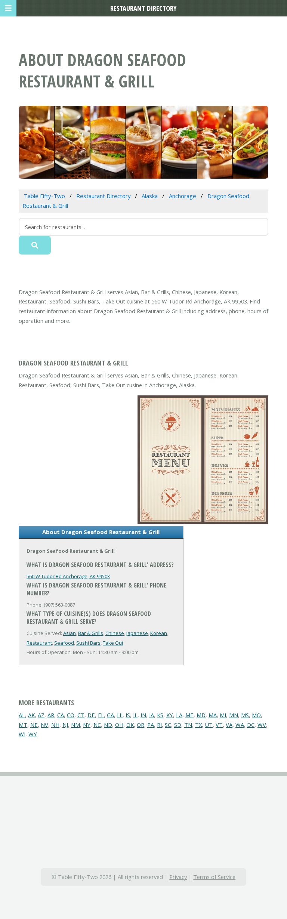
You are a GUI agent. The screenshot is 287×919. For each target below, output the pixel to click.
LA (179, 715)
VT (219, 724)
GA (110, 715)
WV (261, 724)
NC (97, 724)
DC (250, 724)
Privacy (178, 877)
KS (160, 715)
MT (23, 724)
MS (245, 715)
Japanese (137, 633)
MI (223, 715)
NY (86, 724)
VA (229, 724)
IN (143, 715)
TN (188, 724)
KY (169, 715)
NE (34, 724)
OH (119, 724)
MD (201, 715)
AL (22, 715)
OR (140, 724)
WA (239, 724)
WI (22, 734)
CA (60, 715)
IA (151, 715)
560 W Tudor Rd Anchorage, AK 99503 (68, 576)
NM (75, 724)
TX (198, 724)
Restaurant (39, 642)
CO (70, 715)
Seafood (64, 642)
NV (44, 724)
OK (130, 724)
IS (128, 715)
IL (135, 715)
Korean (158, 633)
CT (80, 715)
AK (31, 715)
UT (209, 724)
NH (55, 724)
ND (108, 724)
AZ (41, 715)
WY (32, 734)
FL (101, 715)
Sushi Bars (88, 642)
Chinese (114, 633)
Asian (69, 633)
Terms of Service (214, 877)
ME (189, 715)
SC (168, 724)
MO (256, 715)
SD (177, 724)
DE (91, 715)
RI (159, 724)
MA (213, 715)
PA (150, 724)
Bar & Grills (90, 633)
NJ (65, 724)
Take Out (113, 642)
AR (50, 715)
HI (120, 715)
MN (233, 715)
